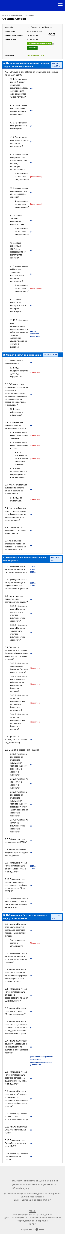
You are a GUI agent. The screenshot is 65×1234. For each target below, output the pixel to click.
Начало (5, 15)
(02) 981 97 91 (34, 1184)
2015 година (29, 15)
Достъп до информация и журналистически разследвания (32, 1217)
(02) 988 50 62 (18, 1184)
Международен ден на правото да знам (32, 1214)
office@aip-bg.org (20, 1188)
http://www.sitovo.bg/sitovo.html (40, 27)
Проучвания (16, 15)
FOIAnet (32, 1223)
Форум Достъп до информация (33, 1220)
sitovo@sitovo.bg (34, 31)
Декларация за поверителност (36, 1199)
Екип (16, 1199)
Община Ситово (14, 19)
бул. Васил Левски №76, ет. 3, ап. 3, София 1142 (35, 1180)
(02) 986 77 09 (49, 1184)
